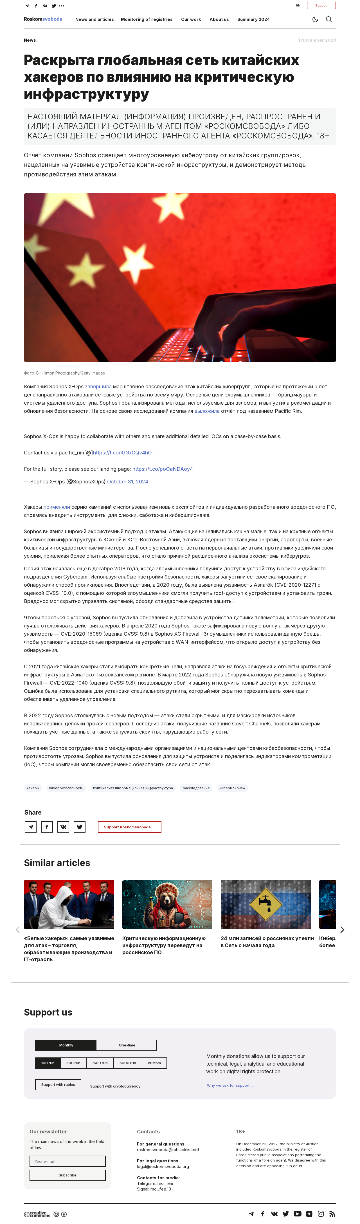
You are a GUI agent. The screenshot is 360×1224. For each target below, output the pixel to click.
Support (321, 5)
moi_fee (165, 1183)
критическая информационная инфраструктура (133, 788)
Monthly (66, 1045)
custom (154, 1063)
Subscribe (67, 1175)
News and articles (94, 19)
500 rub (73, 1063)
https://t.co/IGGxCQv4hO (122, 453)
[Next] (341, 929)
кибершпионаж (232, 788)
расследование (196, 788)
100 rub (48, 1063)
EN (298, 5)
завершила (98, 386)
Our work (191, 19)
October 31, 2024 (127, 482)
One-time (127, 1045)
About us (219, 19)
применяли (57, 507)
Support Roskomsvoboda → (129, 827)
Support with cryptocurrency (115, 1086)
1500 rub (100, 1063)
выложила (207, 411)
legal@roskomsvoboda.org (163, 1166)
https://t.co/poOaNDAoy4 (162, 469)
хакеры (33, 788)
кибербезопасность (66, 788)
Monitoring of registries (147, 19)
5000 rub (128, 1063)
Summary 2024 (253, 19)
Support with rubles (58, 1084)
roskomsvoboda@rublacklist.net (168, 1149)
